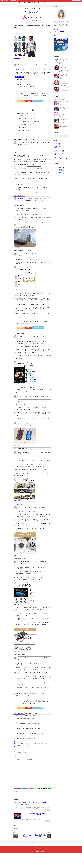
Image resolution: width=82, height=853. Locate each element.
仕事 (41, 2)
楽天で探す (28, 101)
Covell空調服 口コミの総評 (24, 130)
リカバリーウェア (57, 157)
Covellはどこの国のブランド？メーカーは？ (27, 118)
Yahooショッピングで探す (38, 101)
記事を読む (48, 820)
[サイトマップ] (67, 0)
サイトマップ (69, 0)
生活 (45, 2)
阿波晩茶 (56, 154)
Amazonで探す (20, 101)
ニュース (33, 2)
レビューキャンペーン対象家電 (59, 151)
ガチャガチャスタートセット (59, 150)
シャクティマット (57, 147)
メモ (48, 2)
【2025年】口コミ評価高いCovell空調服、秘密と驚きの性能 (32, 26)
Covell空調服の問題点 (23, 127)
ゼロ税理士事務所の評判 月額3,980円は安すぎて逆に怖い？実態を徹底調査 (34, 803)
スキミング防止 (57, 146)
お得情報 (23, 2)
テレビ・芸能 (29, 2)
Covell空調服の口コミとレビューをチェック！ (27, 113)
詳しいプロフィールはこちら (59, 29)
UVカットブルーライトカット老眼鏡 (60, 158)
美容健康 (38, 2)
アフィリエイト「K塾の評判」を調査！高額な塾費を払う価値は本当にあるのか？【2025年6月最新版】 (34, 814)
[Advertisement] (32, 775)
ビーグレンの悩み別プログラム (59, 144)
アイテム (19, 2)
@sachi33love (61, 31)
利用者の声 (21, 115)
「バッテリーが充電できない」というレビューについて (29, 121)
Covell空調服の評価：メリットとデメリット (26, 124)
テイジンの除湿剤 (57, 143)
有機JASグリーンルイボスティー (60, 153)
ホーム (15, 2)
